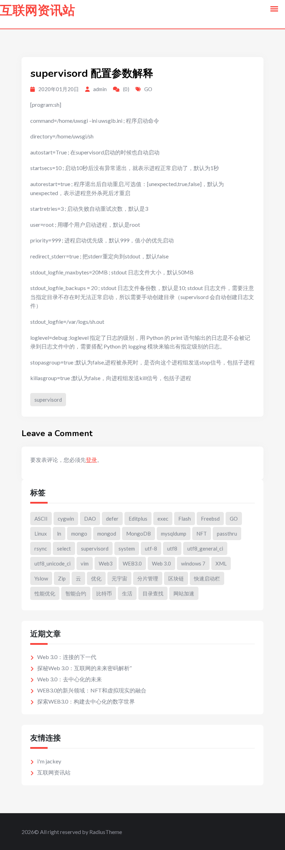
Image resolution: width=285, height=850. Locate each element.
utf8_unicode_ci (52, 563)
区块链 (176, 578)
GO (148, 89)
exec (162, 518)
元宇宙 (119, 578)
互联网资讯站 (37, 10)
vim (85, 563)
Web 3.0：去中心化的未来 (69, 679)
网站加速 (183, 593)
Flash (184, 518)
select (64, 548)
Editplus (138, 518)
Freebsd (210, 518)
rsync (40, 548)
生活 (127, 593)
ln (59, 533)
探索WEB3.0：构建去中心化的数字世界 (86, 701)
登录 (91, 459)
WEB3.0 (132, 563)
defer (112, 518)
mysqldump (173, 533)
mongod (106, 533)
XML (221, 563)
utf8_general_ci (205, 548)
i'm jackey (49, 761)
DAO (90, 518)
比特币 (104, 593)
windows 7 (193, 563)
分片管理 (147, 578)
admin (100, 89)
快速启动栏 (207, 578)
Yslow (41, 578)
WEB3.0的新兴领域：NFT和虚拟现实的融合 (91, 690)
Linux (40, 533)
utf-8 (151, 548)
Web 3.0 (161, 563)
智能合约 (75, 593)
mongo (79, 533)
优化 (96, 578)
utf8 (172, 548)
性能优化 (44, 593)
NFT (201, 533)
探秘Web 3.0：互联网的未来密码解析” (84, 668)
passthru (227, 533)
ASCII (41, 518)
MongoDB (138, 533)
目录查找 (152, 593)
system (127, 548)
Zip (62, 578)
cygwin (66, 518)
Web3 (106, 563)
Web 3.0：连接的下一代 (66, 656)
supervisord (48, 399)
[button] (274, 9)
